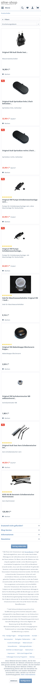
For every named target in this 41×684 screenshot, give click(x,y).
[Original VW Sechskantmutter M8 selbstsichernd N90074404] (20, 382)
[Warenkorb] (38, 8)
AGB (34, 639)
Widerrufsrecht (27, 643)
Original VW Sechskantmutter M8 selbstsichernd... (16, 397)
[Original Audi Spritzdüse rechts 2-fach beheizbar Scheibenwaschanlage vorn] (20, 137)
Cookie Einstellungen (13, 643)
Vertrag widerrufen (19, 546)
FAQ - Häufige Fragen (9, 636)
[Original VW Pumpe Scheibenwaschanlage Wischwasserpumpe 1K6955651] (20, 235)
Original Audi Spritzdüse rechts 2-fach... (18, 151)
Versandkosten (29, 552)
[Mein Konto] (32, 8)
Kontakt (34, 636)
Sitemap (32, 657)
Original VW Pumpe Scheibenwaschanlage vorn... (19, 201)
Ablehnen (13, 681)
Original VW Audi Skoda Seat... (15, 52)
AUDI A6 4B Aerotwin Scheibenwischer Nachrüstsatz (18, 495)
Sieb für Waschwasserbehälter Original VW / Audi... (20, 299)
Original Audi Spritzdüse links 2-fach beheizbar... (17, 102)
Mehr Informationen (28, 674)
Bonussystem (8, 639)
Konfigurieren (26, 681)
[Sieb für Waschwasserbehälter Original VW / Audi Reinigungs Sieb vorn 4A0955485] (20, 284)
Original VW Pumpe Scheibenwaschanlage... (12, 250)
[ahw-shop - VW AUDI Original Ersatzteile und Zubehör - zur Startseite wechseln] (9, 3)
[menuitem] (5, 8)
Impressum (11, 653)
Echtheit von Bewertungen (14, 650)
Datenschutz (29, 650)
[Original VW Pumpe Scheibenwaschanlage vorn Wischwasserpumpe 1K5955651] (20, 186)
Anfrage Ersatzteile (24, 636)
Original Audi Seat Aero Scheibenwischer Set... (19, 446)
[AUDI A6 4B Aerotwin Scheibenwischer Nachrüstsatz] (20, 481)
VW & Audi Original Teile (24, 653)
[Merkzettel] (27, 8)
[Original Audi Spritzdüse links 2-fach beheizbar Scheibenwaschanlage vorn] (20, 88)
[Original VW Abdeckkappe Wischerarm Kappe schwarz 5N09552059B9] (20, 333)
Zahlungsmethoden (25, 646)
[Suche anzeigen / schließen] (22, 8)
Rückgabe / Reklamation (22, 639)
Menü (7, 8)
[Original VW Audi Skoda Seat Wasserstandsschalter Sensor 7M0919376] (20, 38)
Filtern (6, 19)
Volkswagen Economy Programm (16, 657)
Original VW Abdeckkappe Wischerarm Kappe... (18, 348)
